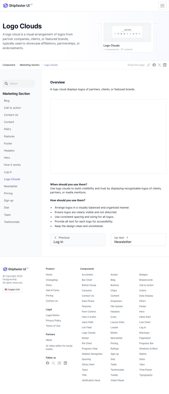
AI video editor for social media (59, 347)
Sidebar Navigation (92, 353)
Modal (85, 338)
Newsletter (116, 338)
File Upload (117, 306)
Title (84, 375)
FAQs (49, 285)
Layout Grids (117, 322)
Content (115, 295)
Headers (115, 311)
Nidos (49, 339)
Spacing (86, 359)
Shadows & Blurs (148, 348)
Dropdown (116, 301)
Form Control (89, 311)
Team (85, 369)
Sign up (115, 353)
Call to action (146, 285)
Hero (141, 311)
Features (86, 306)
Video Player (117, 380)
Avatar (114, 274)
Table (114, 364)
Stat (113, 359)
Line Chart (144, 322)
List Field (87, 327)
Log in (142, 327)
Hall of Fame (52, 290)
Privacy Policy (53, 320)
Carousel (86, 290)
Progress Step (90, 348)
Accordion (87, 274)
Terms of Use (53, 325)
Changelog (52, 279)
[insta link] (159, 65)
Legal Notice (52, 315)
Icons (114, 316)
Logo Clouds (89, 332)
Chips (114, 290)
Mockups (144, 332)
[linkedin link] (164, 65)
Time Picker (145, 369)
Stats (142, 359)
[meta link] (154, 65)
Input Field (87, 322)
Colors (142, 290)
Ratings (115, 348)
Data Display (146, 295)
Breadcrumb (146, 279)
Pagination (145, 338)
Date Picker (88, 301)
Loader (114, 327)
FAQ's (142, 301)
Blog (113, 279)
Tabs (142, 364)
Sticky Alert (88, 364)
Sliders (143, 353)
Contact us (52, 300)
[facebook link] (149, 65)
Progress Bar (146, 343)
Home (49, 274)
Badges (143, 274)
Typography (145, 375)
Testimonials (117, 369)
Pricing (49, 295)
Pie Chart (87, 343)
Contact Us (88, 295)
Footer (142, 306)
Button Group (89, 285)
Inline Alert (145, 316)
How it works (89, 316)
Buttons (115, 285)
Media (114, 332)
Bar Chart (87, 279)
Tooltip (114, 375)
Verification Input (91, 380)
